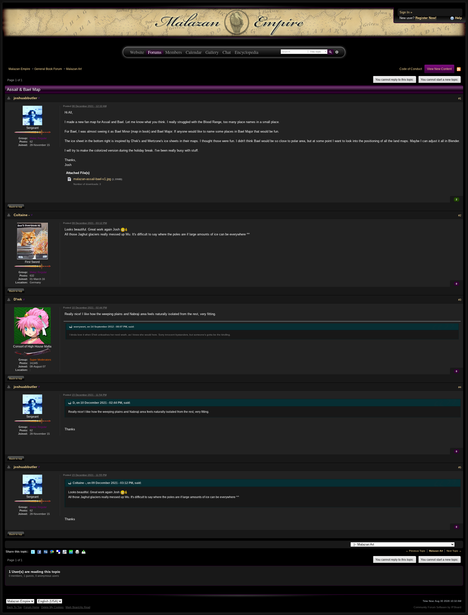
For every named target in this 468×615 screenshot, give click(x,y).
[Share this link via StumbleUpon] (71, 551)
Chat (227, 52)
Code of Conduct (411, 68)
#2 (459, 215)
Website (137, 52)
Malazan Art (74, 68)
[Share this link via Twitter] (33, 551)
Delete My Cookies (52, 607)
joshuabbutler (25, 98)
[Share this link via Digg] (46, 551)
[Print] (77, 551)
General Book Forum (48, 68)
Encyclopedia (246, 52)
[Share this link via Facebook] (39, 551)
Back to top (15, 206)
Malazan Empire (19, 68)
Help (458, 18)
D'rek (18, 299)
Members (173, 52)
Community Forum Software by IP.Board (437, 607)
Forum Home (31, 607)
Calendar (194, 52)
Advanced (337, 52)
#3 (459, 299)
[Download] (84, 551)
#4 (459, 387)
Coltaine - (22, 215)
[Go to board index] (234, 22)
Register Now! (425, 18)
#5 (459, 467)
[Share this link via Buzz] (52, 551)
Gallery (212, 52)
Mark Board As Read (78, 607)
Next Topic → (454, 550)
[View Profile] (39, 98)
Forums (154, 52)
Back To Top (14, 607)
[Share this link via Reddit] (65, 551)
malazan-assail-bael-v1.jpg (92, 179)
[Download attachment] (69, 179)
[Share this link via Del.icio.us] (58, 551)
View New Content (439, 68)
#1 (459, 98)
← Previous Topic (415, 550)
